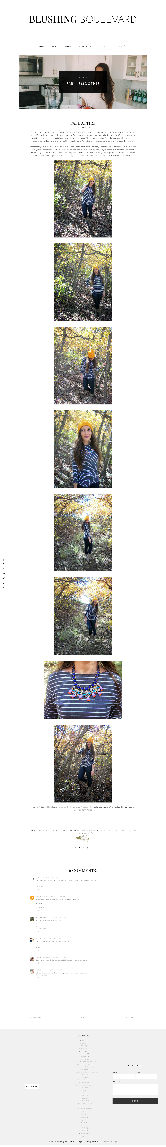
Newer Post (35, 1017)
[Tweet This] (84, 848)
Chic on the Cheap (42, 975)
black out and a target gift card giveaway (84, 1061)
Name (115, 1072)
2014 (82, 1049)
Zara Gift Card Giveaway (84, 1108)
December (84, 1054)
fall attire (84, 1090)
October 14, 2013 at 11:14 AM (56, 957)
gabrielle (38, 938)
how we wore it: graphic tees (84, 1103)
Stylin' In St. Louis (41, 896)
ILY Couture (82, 155)
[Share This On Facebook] (76, 848)
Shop (67, 46)
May (84, 1125)
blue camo (85, 1088)
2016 (83, 1043)
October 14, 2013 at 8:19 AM (51, 938)
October (83, 1059)
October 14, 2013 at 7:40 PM (52, 970)
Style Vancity (40, 886)
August (83, 1117)
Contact (103, 46)
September (83, 1114)
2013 (82, 1051)
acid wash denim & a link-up (84, 1106)
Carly (54, 830)
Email (138, 1072)
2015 (83, 1046)
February (84, 1133)
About (54, 46)
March (84, 1130)
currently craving (84, 1082)
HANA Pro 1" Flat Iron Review (84, 1064)
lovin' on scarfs (84, 1100)
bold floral (85, 1095)
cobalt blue (84, 1075)
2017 (83, 1040)
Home (41, 46)
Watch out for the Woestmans (113, 830)
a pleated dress (84, 1077)
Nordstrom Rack (64, 807)
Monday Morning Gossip (86, 830)
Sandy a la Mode (41, 917)
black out (84, 1098)
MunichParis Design (108, 1142)
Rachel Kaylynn (40, 957)
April (83, 1128)
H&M (63, 149)
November (83, 1056)
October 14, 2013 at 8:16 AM (56, 917)
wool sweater (84, 1093)
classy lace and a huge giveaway (84, 1067)
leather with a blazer (84, 1080)
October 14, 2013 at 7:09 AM (57, 896)
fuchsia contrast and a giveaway (84, 1085)
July (84, 1120)
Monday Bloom (90, 833)
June (84, 1122)
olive (84, 1111)
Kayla (37, 877)
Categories (84, 46)
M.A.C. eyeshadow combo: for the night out (85, 1072)
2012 (83, 1137)
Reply (37, 890)
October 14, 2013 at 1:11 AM (49, 877)
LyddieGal (39, 970)
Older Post (130, 1017)
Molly (45, 830)
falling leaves (84, 1069)
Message (118, 1081)
